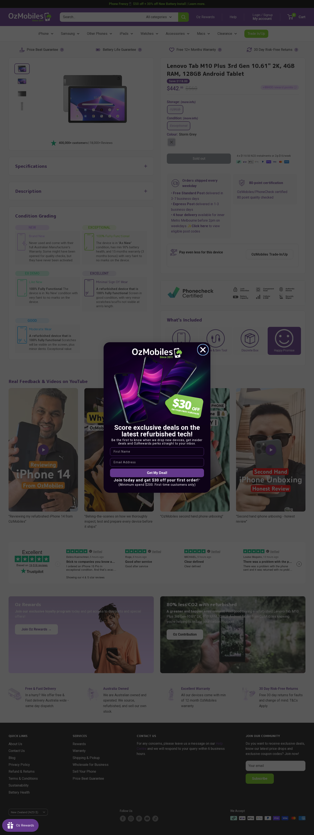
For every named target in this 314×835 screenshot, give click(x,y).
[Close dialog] (203, 349)
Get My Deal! (157, 473)
